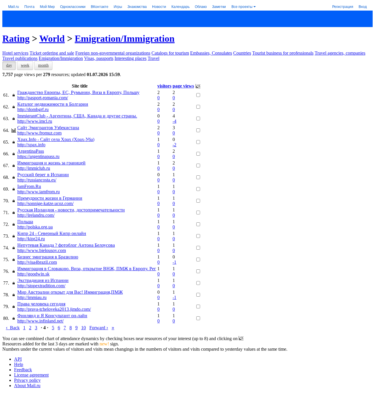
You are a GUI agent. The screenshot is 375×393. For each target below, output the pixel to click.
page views (183, 85)
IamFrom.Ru (29, 186)
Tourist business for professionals (282, 53)
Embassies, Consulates (211, 53)
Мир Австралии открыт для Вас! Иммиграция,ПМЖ (70, 292)
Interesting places (130, 58)
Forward (98, 327)
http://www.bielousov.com (41, 250)
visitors (164, 85)
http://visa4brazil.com (37, 262)
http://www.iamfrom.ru (38, 191)
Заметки (219, 6)
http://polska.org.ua (35, 226)
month (43, 65)
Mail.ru (13, 6)
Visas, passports (98, 58)
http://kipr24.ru (31, 238)
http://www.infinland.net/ (40, 320)
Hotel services (15, 53)
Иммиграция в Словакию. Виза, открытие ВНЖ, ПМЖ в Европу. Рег (86, 268)
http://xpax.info (31, 144)
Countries (242, 53)
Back (13, 327)
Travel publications (20, 58)
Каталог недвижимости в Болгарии (52, 104)
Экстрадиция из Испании (43, 280)
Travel (153, 58)
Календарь (180, 6)
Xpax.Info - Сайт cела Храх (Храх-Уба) (55, 139)
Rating (16, 38)
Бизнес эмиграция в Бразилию (47, 256)
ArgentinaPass (30, 151)
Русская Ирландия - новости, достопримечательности (71, 209)
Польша (25, 221)
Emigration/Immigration (125, 38)
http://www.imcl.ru (34, 121)
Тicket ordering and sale (52, 53)
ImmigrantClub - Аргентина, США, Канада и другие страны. (77, 115)
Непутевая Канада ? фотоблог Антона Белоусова (66, 245)
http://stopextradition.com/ (41, 285)
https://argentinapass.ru (38, 156)
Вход (363, 6)
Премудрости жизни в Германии (49, 198)
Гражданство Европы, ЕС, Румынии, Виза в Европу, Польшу (78, 92)
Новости (159, 6)
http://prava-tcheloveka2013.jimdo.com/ (54, 309)
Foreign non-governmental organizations (112, 53)
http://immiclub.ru (33, 168)
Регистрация (342, 6)
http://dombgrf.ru (33, 109)
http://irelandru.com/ (35, 215)
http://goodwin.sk (33, 273)
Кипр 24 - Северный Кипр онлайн (51, 233)
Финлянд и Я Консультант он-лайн (52, 315)
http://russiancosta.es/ (36, 179)
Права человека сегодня (41, 303)
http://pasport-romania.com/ (42, 97)
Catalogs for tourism (170, 53)
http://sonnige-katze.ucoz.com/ (45, 203)
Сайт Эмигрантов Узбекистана (48, 127)
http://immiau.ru (32, 297)
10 (83, 327)
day (9, 65)
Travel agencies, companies (340, 53)
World (52, 38)
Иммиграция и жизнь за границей (51, 162)
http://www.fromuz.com (39, 132)
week (25, 65)
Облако (201, 6)
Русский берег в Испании (43, 174)
